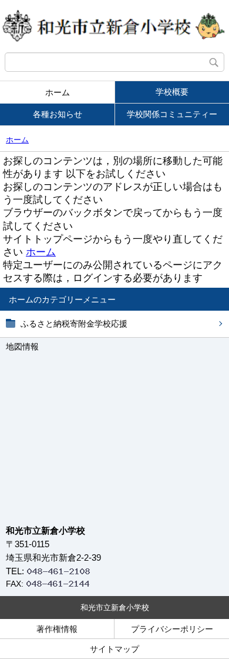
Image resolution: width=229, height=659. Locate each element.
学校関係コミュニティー (172, 114)
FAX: (14, 583)
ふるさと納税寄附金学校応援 (74, 323)
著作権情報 (57, 629)
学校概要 (172, 91)
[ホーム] (114, 26)
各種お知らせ (57, 114)
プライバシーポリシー (172, 629)
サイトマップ (114, 649)
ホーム (57, 92)
